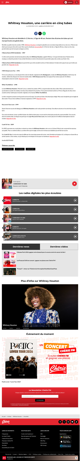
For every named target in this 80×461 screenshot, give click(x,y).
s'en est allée (38, 47)
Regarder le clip (14, 65)
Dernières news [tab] (21, 246)
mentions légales (15, 404)
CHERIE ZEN (16, 208)
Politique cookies (37, 454)
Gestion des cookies (70, 454)
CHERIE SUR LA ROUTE (19, 236)
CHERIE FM (15, 199)
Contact (15, 454)
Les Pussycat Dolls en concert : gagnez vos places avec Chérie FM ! (36, 260)
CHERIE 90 (15, 226)
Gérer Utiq (60, 454)
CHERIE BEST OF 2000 (20, 184)
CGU (30, 454)
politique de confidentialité (24, 404)
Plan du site (8, 454)
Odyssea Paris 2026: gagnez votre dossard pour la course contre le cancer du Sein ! (41, 252)
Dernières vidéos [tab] (59, 246)
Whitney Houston (30, 45)
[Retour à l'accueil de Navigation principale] (7, 2)
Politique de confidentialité (49, 454)
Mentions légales (23, 454)
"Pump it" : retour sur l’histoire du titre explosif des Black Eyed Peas (37, 269)
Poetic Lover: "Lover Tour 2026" (11, 382)
